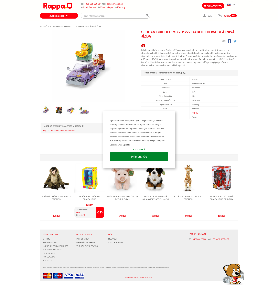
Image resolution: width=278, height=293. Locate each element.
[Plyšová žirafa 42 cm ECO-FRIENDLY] (188, 178)
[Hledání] (147, 16)
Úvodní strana (89, 7)
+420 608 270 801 (93, 3)
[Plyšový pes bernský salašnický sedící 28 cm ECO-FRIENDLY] (155, 178)
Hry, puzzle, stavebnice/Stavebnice (59, 130)
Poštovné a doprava (53, 249)
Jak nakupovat (50, 242)
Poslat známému (224, 41)
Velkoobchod (214, 5)
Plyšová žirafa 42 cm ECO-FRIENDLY (188, 198)
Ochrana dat (49, 253)
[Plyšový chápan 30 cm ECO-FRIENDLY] (56, 178)
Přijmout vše (139, 156)
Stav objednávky (116, 242)
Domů (44, 26)
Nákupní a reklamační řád (55, 246)
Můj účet (112, 239)
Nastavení (139, 149)
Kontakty (121, 7)
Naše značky (49, 256)
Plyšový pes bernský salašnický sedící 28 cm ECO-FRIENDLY (155, 199)
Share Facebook (229, 41)
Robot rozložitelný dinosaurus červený (221, 198)
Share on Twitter (235, 41)
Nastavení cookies (132, 277)
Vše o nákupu (106, 7)
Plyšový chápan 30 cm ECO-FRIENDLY (56, 198)
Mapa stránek (82, 239)
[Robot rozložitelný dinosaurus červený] (221, 178)
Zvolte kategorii (57, 15)
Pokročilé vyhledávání (87, 246)
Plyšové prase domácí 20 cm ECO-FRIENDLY (122, 198)
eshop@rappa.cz (115, 3)
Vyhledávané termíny (86, 242)
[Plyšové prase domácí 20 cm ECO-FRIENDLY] (122, 178)
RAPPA (195, 113)
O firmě (46, 239)
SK (234, 4)
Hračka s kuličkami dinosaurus (89, 198)
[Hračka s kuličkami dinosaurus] (89, 178)
